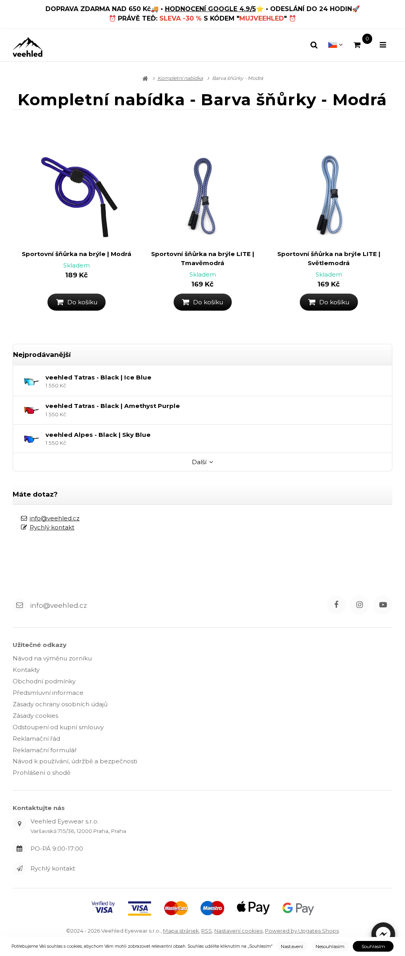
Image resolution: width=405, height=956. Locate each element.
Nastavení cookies (238, 931)
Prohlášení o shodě (41, 772)
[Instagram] (359, 605)
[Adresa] (19, 823)
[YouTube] (382, 605)
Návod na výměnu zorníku (52, 658)
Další (199, 462)
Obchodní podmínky (44, 681)
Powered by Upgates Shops (302, 931)
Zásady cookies (35, 715)
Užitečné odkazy (39, 645)
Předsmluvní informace (48, 692)
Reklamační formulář (45, 750)
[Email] (19, 605)
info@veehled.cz (54, 518)
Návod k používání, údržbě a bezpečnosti (75, 761)
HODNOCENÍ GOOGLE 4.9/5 (210, 9)
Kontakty (26, 669)
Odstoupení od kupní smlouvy (58, 727)
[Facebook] (336, 605)
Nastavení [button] (292, 946)
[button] (383, 934)
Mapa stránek (181, 931)
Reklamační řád (36, 738)
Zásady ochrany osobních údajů (60, 704)
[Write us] (19, 868)
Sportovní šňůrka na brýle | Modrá (76, 254)
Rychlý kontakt (52, 527)
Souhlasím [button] (373, 946)
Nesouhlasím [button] (330, 946)
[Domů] (27, 47)
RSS (206, 931)
